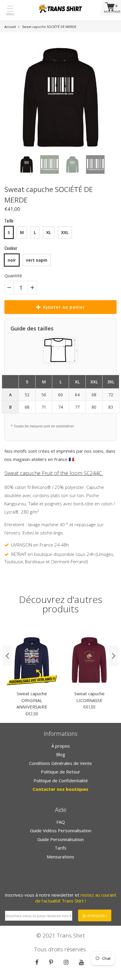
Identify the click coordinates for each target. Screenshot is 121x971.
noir (12, 260)
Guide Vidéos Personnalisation (60, 830)
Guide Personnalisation (60, 839)
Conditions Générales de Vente (60, 763)
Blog (60, 754)
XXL (65, 232)
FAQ (60, 822)
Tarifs (60, 848)
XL (48, 232)
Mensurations (60, 857)
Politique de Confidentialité (60, 780)
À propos (60, 746)
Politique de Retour (60, 772)
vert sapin (36, 260)
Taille (9, 220)
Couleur (10, 248)
